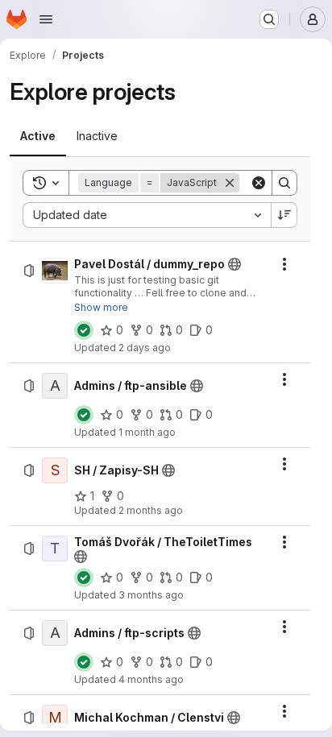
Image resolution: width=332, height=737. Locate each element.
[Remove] (229, 183)
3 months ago (151, 595)
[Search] (284, 183)
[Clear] (258, 183)
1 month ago (147, 432)
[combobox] (147, 215)
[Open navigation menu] (46, 19)
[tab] (38, 136)
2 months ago (150, 510)
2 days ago (144, 348)
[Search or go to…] (269, 19)
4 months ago (151, 679)
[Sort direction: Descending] (284, 215)
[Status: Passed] (83, 330)
